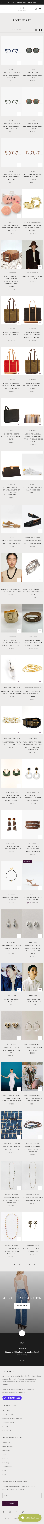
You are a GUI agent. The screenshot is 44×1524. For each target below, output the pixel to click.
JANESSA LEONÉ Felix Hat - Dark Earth (32, 277)
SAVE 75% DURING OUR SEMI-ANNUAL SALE (22, 2)
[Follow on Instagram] (10, 1512)
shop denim (22, 1306)
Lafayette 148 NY (11, 586)
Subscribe (10, 1503)
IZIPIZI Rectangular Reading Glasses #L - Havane (32, 176)
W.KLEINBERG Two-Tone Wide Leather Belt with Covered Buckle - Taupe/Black (33, 745)
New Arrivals (7, 1446)
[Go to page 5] (39, 1264)
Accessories (7, 1466)
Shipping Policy (8, 1422)
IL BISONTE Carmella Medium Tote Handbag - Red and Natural (11, 385)
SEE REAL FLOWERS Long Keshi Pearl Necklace (33, 1199)
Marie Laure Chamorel (32, 586)
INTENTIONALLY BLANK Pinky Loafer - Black (32, 542)
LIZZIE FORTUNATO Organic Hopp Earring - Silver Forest (11, 797)
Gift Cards (6, 1410)
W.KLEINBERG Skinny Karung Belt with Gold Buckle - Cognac (33, 642)
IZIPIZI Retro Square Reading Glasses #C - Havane (11, 176)
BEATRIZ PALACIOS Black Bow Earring (33, 1250)
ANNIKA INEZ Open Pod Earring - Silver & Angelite (11, 948)
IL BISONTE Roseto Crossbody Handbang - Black (11, 436)
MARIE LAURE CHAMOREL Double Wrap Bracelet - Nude (32, 591)
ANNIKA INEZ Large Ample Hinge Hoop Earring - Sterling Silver (32, 949)
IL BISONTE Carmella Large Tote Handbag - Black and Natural (32, 334)
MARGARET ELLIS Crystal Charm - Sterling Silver (11, 692)
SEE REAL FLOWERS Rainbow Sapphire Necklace (11, 1251)
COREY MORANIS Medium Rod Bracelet (32, 1099)
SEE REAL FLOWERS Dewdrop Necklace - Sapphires (11, 1200)
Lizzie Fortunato (11, 792)
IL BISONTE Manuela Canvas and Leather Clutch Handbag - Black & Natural (11, 491)
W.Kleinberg (11, 273)
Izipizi (11, 69)
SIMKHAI (32, 894)
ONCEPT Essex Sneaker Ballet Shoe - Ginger (11, 542)
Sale (4, 1475)
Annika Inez (11, 942)
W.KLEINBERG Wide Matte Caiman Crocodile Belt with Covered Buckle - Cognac (11, 281)
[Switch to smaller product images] (40, 29)
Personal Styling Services (12, 1418)
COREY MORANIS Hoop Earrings (32, 1049)
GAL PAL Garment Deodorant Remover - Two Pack (11, 227)
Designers (6, 1450)
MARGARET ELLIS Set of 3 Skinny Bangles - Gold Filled (33, 693)
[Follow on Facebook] (3, 1512)
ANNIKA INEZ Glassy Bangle (11, 1000)
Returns (5, 1426)
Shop (4, 1454)
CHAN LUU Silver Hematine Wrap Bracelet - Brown (32, 848)
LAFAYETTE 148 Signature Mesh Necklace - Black (11, 590)
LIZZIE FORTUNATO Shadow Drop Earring (11, 847)
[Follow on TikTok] (23, 1512)
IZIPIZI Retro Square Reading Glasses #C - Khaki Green (11, 126)
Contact (5, 1458)
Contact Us (6, 1430)
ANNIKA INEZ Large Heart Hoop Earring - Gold (11, 1050)
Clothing (5, 1462)
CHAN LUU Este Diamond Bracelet (11, 898)
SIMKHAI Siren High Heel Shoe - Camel (32, 898)
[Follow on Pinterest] (16, 1512)
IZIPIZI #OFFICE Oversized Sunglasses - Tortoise (33, 75)
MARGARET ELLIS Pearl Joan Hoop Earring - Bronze (32, 227)
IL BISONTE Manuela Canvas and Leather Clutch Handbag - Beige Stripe (32, 437)
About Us (6, 1442)
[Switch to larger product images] (36, 29)
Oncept (32, 484)
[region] (22, 1348)
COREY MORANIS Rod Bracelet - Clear (11, 1148)
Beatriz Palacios (32, 1245)
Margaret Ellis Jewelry (32, 222)
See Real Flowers (32, 1143)
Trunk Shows (7, 1414)
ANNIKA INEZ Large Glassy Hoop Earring (32, 1000)
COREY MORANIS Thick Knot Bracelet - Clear (11, 1099)
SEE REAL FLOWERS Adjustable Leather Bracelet (32, 1149)
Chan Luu (32, 843)
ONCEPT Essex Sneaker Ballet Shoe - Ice (32, 488)
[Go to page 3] (4, 1264)
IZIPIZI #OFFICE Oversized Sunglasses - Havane (33, 126)
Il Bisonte (11, 329)
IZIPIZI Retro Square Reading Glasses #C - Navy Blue (11, 75)
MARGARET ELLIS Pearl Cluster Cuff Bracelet (11, 743)
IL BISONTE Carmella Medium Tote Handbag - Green (33, 385)
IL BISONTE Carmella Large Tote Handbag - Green (11, 334)
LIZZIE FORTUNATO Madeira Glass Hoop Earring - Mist (32, 797)
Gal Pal (11, 222)
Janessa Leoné (32, 273)
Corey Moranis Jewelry (32, 1044)
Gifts (4, 1470)
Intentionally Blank (32, 537)
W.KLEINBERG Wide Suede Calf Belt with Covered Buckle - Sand (11, 642)
